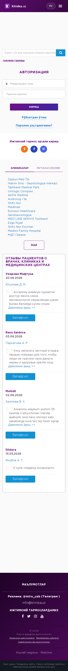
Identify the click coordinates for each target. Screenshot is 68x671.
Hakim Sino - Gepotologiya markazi (32, 183)
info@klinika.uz (34, 603)
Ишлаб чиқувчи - (34, 652)
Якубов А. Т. (14, 460)
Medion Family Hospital (24, 231)
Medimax (14, 207)
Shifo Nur (14, 203)
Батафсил (20, 317)
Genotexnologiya (19, 215)
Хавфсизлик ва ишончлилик (34, 642)
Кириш (34, 107)
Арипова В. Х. (15, 401)
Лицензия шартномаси (22, 638)
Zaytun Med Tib (18, 179)
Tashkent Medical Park (23, 187)
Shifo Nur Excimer (20, 227)
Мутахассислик (48, 168)
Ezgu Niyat (15, 223)
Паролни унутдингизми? (34, 125)
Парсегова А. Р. (17, 343)
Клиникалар (20, 168)
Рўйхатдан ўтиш (34, 117)
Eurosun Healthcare (21, 211)
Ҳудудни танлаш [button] (14, 61)
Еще (34, 245)
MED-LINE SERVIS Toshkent (28, 219)
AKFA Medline (18, 195)
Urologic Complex (20, 191)
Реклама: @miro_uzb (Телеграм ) (34, 596)
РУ (50, 6)
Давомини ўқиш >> (21, 308)
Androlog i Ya (17, 199)
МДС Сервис (17, 235)
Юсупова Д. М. (16, 284)
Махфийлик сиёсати (47, 638)
